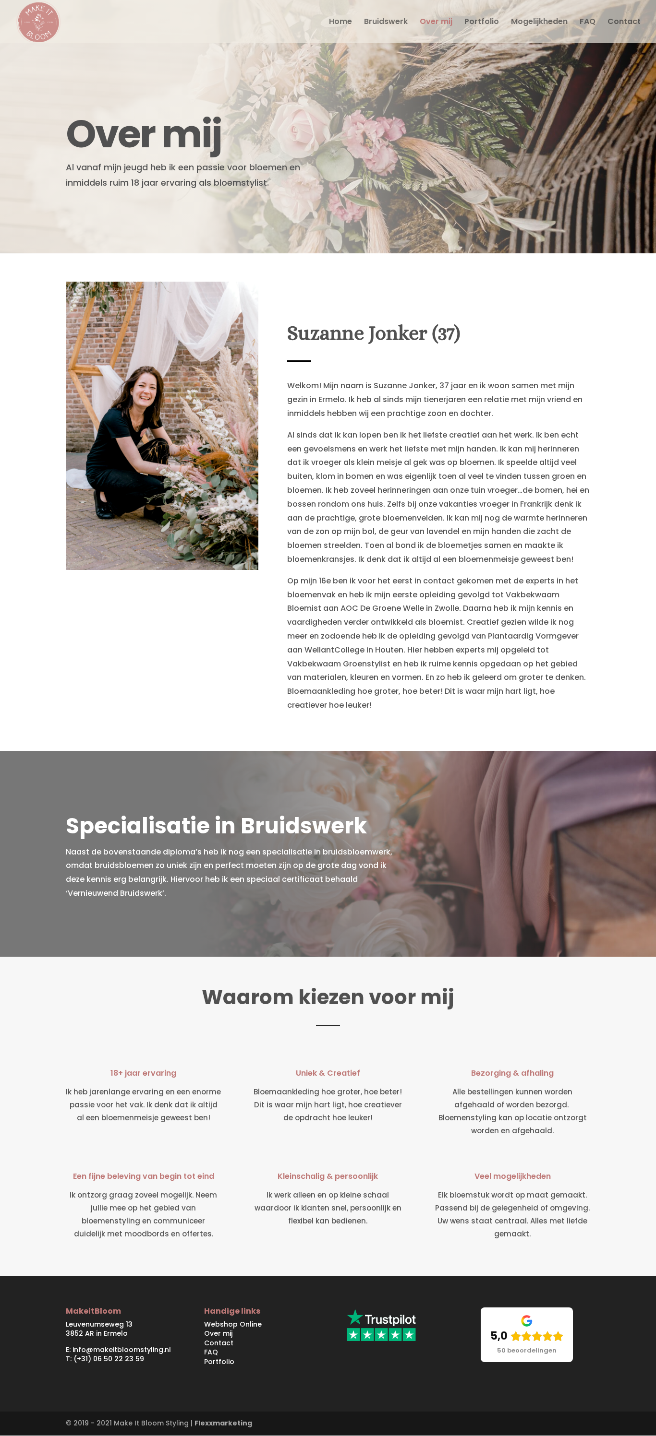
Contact (624, 22)
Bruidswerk (386, 22)
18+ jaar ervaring (143, 1073)
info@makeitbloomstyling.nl (122, 1349)
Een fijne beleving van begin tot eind (143, 1176)
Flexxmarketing (223, 1423)
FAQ (587, 22)
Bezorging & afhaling (512, 1073)
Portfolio (481, 22)
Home (340, 22)
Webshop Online (233, 1324)
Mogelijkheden (539, 22)
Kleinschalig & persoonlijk (328, 1176)
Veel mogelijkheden (512, 1176)
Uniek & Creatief (328, 1073)
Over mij (436, 22)
